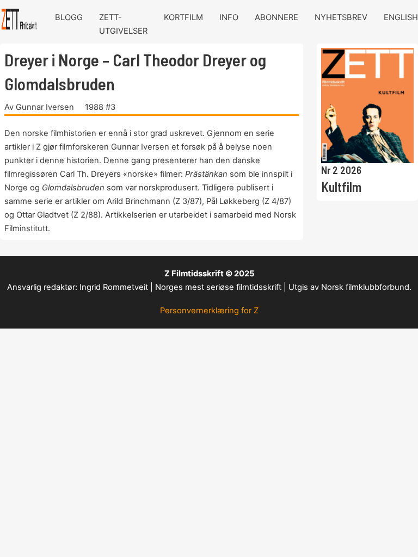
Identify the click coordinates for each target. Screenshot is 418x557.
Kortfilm (183, 17)
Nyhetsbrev (341, 17)
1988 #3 (100, 107)
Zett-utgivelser (123, 24)
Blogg (69, 17)
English (401, 17)
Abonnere (276, 17)
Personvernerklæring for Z (209, 310)
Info (228, 17)
